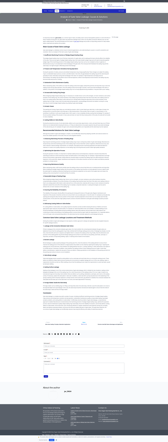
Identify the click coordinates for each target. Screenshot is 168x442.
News (57, 11)
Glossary (47, 434)
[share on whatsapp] (70, 334)
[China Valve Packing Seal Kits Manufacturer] (55, 5)
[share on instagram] (55, 334)
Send (46, 376)
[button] (54, 10)
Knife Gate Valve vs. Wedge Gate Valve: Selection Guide (83, 423)
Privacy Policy (63, 434)
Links (52, 434)
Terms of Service (72, 434)
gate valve (76, 41)
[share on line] (67, 334)
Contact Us (70, 11)
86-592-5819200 (98, 6)
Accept (51, 439)
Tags (43, 434)
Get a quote (121, 10)
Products (50, 11)
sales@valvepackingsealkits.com (115, 6)
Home (45, 11)
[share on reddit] (64, 334)
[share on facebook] (49, 334)
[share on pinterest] (58, 334)
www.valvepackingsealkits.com (110, 421)
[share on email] (73, 334)
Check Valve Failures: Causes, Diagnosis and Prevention (81, 417)
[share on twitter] (52, 334)
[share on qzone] (78, 334)
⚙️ (56, 440)
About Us (62, 11)
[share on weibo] (76, 334)
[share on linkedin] (61, 334)
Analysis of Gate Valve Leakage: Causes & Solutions (89, 20)
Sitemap (57, 434)
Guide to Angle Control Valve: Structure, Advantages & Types (84, 411)
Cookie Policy (109, 436)
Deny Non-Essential (43, 439)
